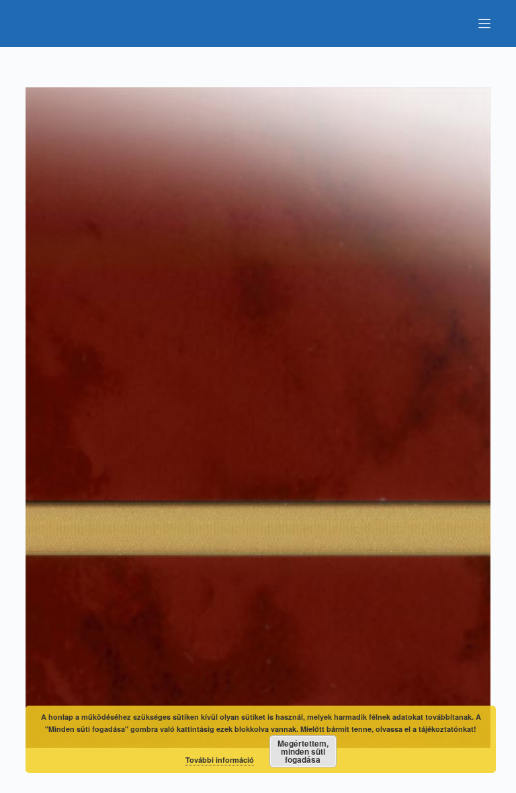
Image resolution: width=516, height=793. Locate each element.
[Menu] (484, 23)
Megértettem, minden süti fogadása (303, 751)
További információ (219, 760)
